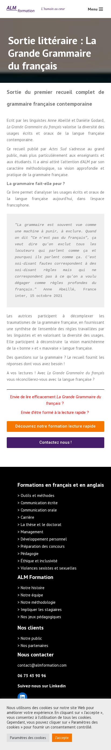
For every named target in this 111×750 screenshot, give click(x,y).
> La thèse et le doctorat (39, 524)
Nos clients (31, 627)
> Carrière (26, 517)
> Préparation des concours (41, 546)
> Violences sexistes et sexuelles (47, 568)
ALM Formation (35, 577)
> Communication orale (37, 510)
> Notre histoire (31, 587)
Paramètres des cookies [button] (28, 737)
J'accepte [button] (62, 737)
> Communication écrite (38, 502)
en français (58, 484)
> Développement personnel (42, 539)
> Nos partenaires (33, 645)
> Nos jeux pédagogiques (39, 616)
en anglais (91, 484)
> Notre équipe (30, 595)
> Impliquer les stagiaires (40, 609)
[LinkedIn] (22, 697)
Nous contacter (36, 654)
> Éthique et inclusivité (37, 560)
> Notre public (30, 638)
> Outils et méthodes (36, 495)
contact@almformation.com (42, 665)
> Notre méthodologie (37, 602)
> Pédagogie (28, 553)
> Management (30, 531)
